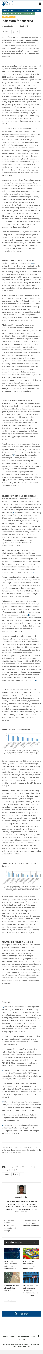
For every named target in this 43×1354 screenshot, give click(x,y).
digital (23, 1167)
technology (10, 1167)
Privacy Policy (23, 1336)
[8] (18, 711)
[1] (40, 142)
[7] (36, 680)
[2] (32, 263)
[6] (29, 615)
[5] (33, 572)
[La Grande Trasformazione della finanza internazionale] (12, 1253)
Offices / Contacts (9, 1336)
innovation (30, 1167)
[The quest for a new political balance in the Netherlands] (31, 1253)
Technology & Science (26, 14)
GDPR (33, 1336)
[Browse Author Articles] (21, 1189)
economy (5, 1170)
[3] (14, 455)
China (17, 1167)
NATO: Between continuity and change (10, 1228)
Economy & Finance (9, 14)
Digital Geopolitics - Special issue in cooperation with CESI (22, 10)
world (12, 1170)
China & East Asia (9, 17)
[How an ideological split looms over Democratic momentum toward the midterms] (31, 1277)
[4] (13, 512)
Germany (18, 1170)
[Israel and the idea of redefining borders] (12, 1277)
